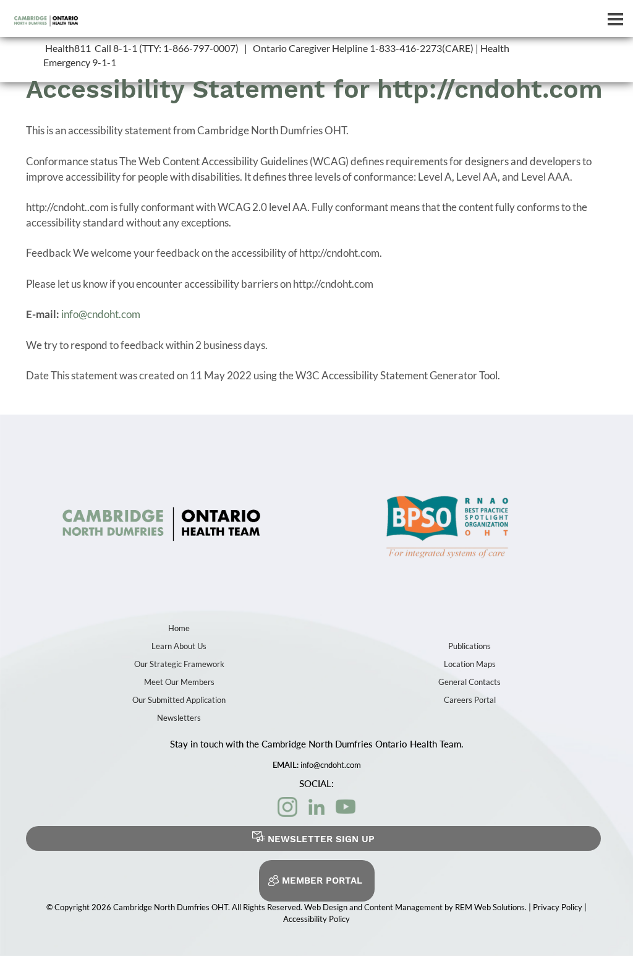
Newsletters (179, 718)
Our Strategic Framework (179, 664)
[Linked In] (316, 807)
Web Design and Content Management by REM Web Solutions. (416, 907)
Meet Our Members (179, 682)
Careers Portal (470, 700)
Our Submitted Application (179, 700)
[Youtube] (345, 806)
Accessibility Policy (316, 919)
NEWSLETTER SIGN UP (321, 839)
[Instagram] (287, 807)
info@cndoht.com (100, 314)
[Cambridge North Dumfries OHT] (161, 521)
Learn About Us (178, 646)
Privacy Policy (558, 907)
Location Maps (470, 664)
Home (179, 628)
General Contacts (469, 682)
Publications (469, 646)
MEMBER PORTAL (322, 880)
